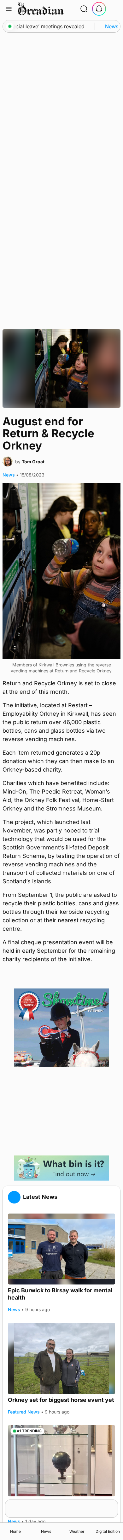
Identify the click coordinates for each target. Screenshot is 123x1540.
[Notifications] (99, 9)
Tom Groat (33, 461)
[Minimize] (114, 1503)
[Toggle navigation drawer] (9, 9)
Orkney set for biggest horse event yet (61, 1400)
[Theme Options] (114, 9)
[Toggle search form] (84, 9)
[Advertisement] (61, 1111)
